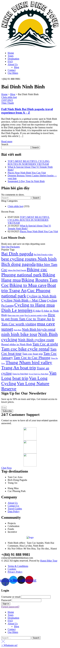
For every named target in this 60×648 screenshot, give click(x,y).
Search (4, 144)
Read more (6, 141)
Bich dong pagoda (18, 264)
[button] (10, 246)
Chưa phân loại (9, 97)
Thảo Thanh (7, 103)
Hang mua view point (16, 315)
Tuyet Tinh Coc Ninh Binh (38, 374)
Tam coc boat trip (32, 353)
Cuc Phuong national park (25, 293)
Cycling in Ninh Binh (41, 296)
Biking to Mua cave (28, 285)
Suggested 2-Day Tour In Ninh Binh (26, 181)
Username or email (10, 596)
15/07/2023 (7, 100)
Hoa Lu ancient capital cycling (35, 315)
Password (6, 600)
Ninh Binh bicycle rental (38, 329)
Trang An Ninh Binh (20, 374)
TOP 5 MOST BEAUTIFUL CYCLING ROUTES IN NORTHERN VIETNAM (29, 162)
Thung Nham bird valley (29, 362)
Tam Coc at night (45, 344)
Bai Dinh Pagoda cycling (43, 255)
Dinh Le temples (16, 310)
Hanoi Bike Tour (48, 560)
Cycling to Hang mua (34, 304)
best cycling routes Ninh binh (29, 258)
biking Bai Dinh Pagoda (17, 270)
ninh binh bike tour (19, 334)
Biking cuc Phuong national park (24, 272)
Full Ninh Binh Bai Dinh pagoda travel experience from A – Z (27, 110)
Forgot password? (10, 606)
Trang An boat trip (18, 367)
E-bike (37, 310)
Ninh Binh (17, 330)
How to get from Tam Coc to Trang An (28, 317)
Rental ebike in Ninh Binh (16, 344)
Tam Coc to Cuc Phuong (32, 358)
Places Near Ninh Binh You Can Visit (27, 172)
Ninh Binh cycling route (36, 340)
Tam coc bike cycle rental (25, 348)
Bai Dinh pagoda (17, 253)
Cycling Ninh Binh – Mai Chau (23, 300)
